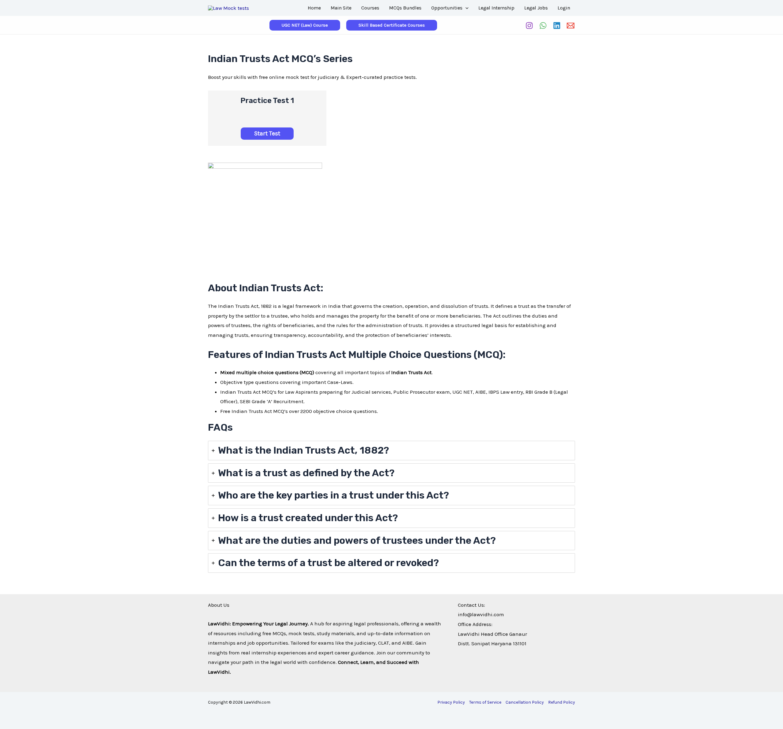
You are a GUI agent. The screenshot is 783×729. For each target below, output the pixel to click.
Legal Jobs (536, 8)
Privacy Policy (451, 702)
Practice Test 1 (267, 100)
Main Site (341, 8)
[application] (465, 8)
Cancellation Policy (525, 702)
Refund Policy (561, 702)
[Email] (570, 25)
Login (564, 8)
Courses (370, 8)
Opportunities (446, 8)
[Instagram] (529, 25)
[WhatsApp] (543, 25)
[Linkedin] (556, 25)
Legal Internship (496, 8)
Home (314, 8)
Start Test (267, 133)
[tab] (391, 450)
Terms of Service (485, 702)
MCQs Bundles (405, 8)
